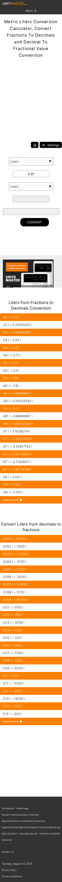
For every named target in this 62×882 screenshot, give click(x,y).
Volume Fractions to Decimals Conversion (23, 821)
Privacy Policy (9, 870)
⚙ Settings (50, 145)
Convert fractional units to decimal (20, 814)
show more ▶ (13, 500)
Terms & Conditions (12, 876)
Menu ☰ (31, 10)
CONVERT (34, 222)
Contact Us (8, 851)
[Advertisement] (31, 102)
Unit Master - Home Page (15, 808)
